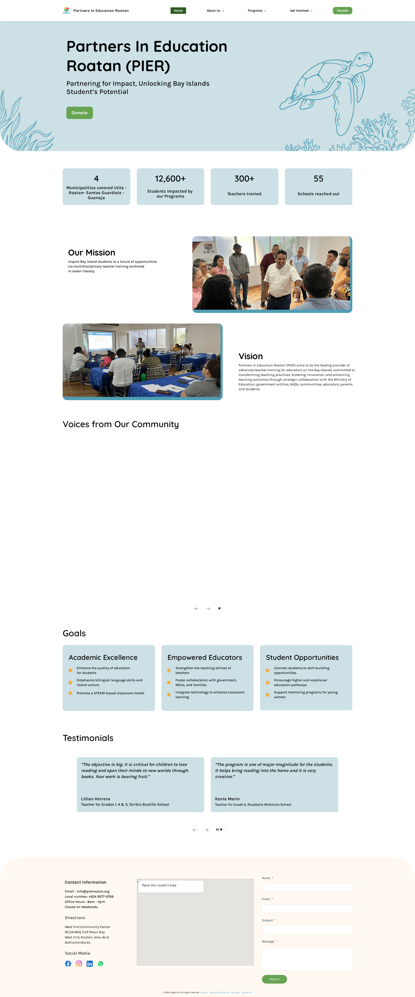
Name (267, 878)
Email (267, 899)
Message (269, 941)
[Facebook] (68, 963)
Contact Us (246, 992)
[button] (196, 608)
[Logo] (66, 10)
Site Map (235, 992)
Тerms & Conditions (219, 992)
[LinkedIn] (89, 963)
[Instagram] (79, 963)
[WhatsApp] (100, 963)
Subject (269, 920)
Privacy (204, 992)
